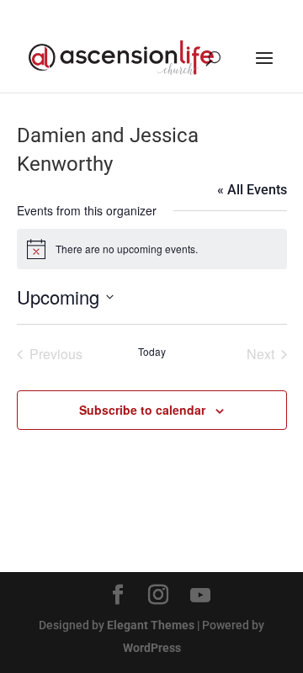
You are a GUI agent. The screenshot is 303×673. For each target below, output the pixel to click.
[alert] (152, 249)
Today (152, 351)
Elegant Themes (150, 625)
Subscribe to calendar (142, 409)
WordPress (152, 647)
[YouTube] (200, 596)
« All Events (252, 190)
